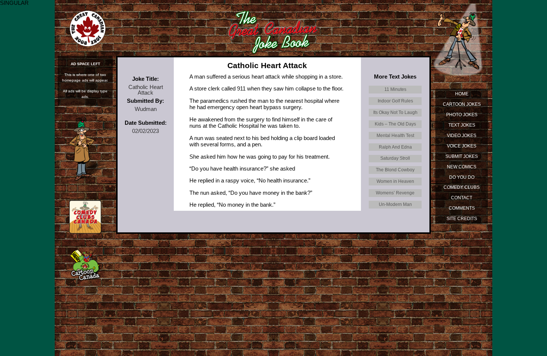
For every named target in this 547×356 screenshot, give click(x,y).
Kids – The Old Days (395, 123)
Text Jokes (461, 125)
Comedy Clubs (462, 187)
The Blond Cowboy (395, 169)
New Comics (461, 166)
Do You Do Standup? (461, 178)
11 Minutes (395, 89)
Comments (462, 208)
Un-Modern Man (395, 204)
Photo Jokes (461, 114)
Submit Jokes (461, 156)
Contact (461, 197)
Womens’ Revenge (395, 192)
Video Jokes (461, 135)
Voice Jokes (461, 145)
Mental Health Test (395, 135)
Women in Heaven (395, 181)
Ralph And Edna (395, 146)
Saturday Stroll (395, 158)
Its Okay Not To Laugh (395, 112)
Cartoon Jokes (462, 104)
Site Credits (462, 218)
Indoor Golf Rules (395, 100)
